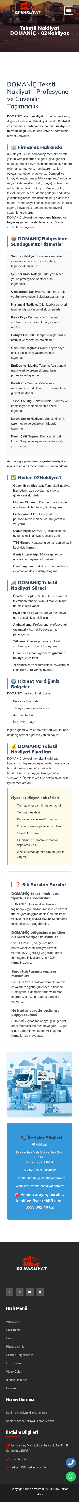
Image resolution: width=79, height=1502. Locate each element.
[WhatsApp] (71, 1476)
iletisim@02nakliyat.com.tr (46, 1178)
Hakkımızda (13, 1330)
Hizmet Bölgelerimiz (19, 1355)
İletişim (11, 1388)
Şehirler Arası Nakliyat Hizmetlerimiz (30, 1421)
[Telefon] (71, 1463)
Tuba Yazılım (33, 1489)
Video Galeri (14, 1371)
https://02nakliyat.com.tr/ (46, 1186)
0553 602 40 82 (45, 1170)
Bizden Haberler (16, 1380)
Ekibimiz (11, 1338)
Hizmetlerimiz (15, 1346)
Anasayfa (12, 1321)
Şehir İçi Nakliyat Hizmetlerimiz (26, 1413)
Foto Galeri (13, 1363)
